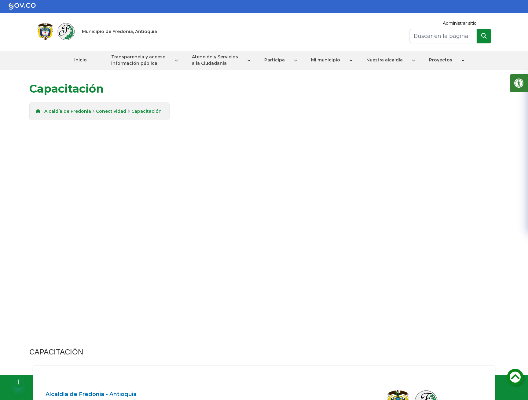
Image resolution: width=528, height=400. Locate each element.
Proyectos (440, 60)
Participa (274, 60)
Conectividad (111, 111)
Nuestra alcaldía (384, 60)
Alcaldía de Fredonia (67, 111)
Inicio (80, 60)
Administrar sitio (460, 23)
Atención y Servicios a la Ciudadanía (215, 60)
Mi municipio (325, 60)
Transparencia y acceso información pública (138, 60)
